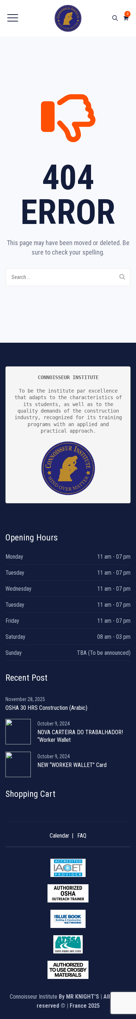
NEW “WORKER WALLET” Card (72, 765)
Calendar (59, 835)
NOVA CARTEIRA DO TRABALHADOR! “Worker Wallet (80, 736)
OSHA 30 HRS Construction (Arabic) (46, 707)
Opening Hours (31, 537)
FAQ (81, 835)
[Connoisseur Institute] (68, 18)
